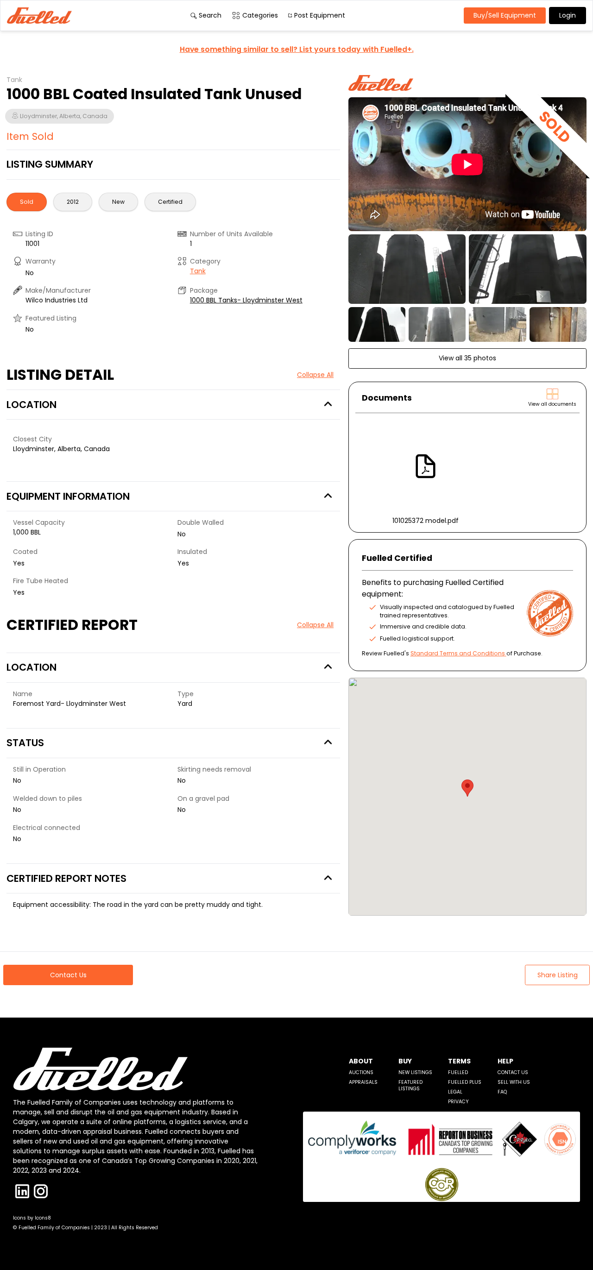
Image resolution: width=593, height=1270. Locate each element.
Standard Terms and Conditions (457, 653)
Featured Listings (410, 1085)
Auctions (361, 1072)
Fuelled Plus (464, 1082)
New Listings (415, 1072)
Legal (455, 1091)
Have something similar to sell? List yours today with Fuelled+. (297, 49)
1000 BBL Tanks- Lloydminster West (246, 300)
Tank (198, 271)
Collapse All (315, 374)
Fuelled (458, 1072)
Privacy (458, 1101)
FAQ (502, 1091)
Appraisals (363, 1082)
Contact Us (513, 1072)
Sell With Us (514, 1082)
